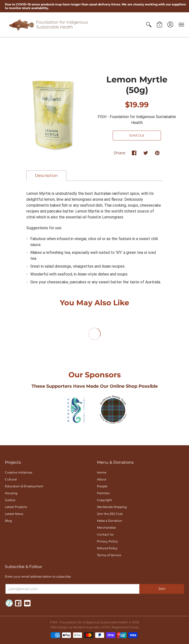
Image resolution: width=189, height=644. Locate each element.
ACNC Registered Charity (120, 627)
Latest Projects (16, 507)
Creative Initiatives (18, 472)
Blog (8, 520)
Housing (11, 493)
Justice (10, 500)
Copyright (104, 500)
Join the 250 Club (110, 514)
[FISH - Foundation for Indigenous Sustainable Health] (48, 24)
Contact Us (105, 534)
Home (101, 472)
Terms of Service (109, 555)
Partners (103, 493)
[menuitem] (148, 24)
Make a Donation (109, 520)
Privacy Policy (107, 541)
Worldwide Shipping (112, 507)
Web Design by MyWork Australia (74, 627)
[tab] (46, 175)
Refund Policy (107, 548)
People (102, 486)
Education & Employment (24, 486)
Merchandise (106, 527)
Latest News (14, 514)
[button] (148, 24)
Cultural (11, 479)
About (101, 479)
